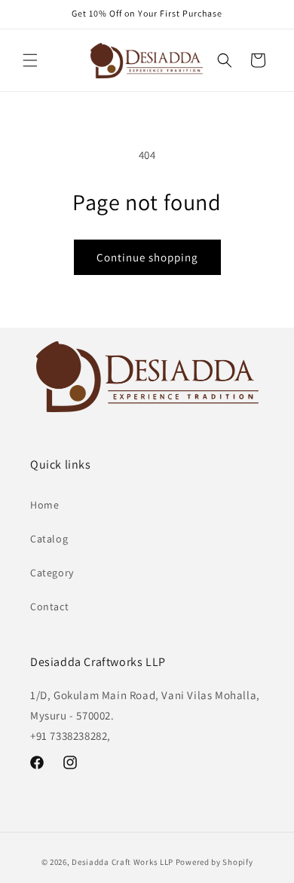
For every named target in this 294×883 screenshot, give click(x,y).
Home (44, 505)
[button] (30, 60)
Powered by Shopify (214, 862)
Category (52, 572)
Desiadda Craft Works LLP (122, 862)
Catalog (49, 538)
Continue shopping (147, 257)
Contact (49, 606)
